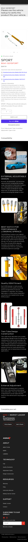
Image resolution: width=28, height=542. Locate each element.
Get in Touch (19, 424)
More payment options (14, 124)
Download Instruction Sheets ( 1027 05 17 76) (14, 80)
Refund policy (13, 537)
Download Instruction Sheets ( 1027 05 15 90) (14, 75)
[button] (22, 2)
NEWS (4, 450)
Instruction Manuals (8, 490)
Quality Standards (8, 467)
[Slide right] (17, 52)
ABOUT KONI (6, 447)
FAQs (4, 487)
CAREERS (5, 454)
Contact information (22, 539)
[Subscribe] (23, 523)
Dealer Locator (7, 503)
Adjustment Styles (8, 470)
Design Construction (8, 473)
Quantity (3, 108)
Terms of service (21, 537)
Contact (5, 506)
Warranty (5, 483)
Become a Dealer (8, 526)
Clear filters (8, 21)
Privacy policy (5, 537)
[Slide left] (10, 52)
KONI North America (9, 534)
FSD (4, 463)
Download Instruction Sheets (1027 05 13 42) (15, 72)
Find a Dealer (8, 424)
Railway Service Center (9, 493)
